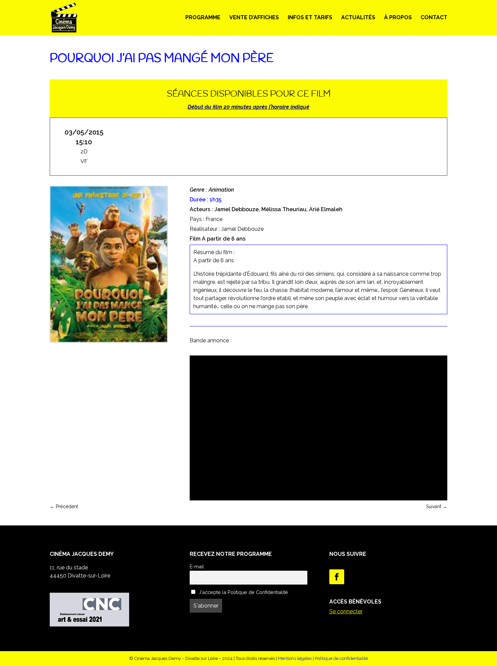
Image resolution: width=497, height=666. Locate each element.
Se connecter (345, 611)
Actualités (358, 18)
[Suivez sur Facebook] (336, 576)
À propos (398, 18)
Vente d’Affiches (254, 18)
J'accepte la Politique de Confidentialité (242, 592)
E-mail (197, 566)
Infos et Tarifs (310, 18)
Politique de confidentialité (341, 658)
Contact (434, 18)
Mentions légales (295, 658)
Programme (202, 18)
